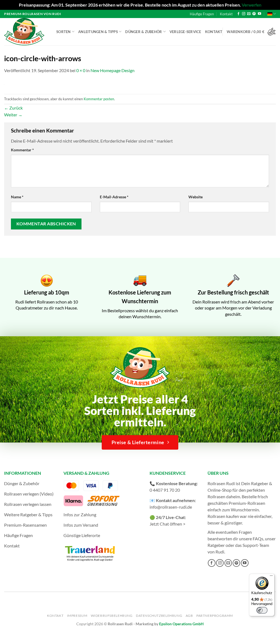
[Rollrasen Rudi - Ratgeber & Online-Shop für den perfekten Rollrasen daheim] (25, 31)
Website (195, 196)
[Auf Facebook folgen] (238, 14)
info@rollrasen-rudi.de (171, 506)
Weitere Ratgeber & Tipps (28, 514)
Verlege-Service (185, 32)
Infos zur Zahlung (79, 514)
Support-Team (256, 545)
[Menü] (271, 577)
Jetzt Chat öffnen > (167, 523)
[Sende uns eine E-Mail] (248, 14)
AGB (189, 616)
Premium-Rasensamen (25, 524)
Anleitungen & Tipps (98, 32)
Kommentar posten (99, 99)
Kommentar (22, 150)
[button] (251, 32)
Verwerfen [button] (251, 4)
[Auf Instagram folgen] (243, 14)
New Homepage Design (113, 70)
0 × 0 (80, 70)
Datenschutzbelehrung (159, 616)
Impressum (77, 616)
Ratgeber (216, 545)
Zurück (13, 107)
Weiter (13, 114)
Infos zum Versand (80, 524)
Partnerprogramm (214, 616)
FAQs (258, 538)
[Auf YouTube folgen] (259, 14)
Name (17, 196)
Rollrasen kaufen (223, 516)
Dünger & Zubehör (143, 32)
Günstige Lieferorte (81, 535)
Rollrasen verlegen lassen (27, 504)
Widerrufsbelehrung (112, 616)
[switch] (261, 610)
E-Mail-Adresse (114, 196)
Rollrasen (216, 496)
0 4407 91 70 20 (165, 490)
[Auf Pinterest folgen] (254, 14)
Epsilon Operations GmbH (181, 623)
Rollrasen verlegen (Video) (29, 493)
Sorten (63, 32)
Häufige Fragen (202, 14)
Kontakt (226, 14)
